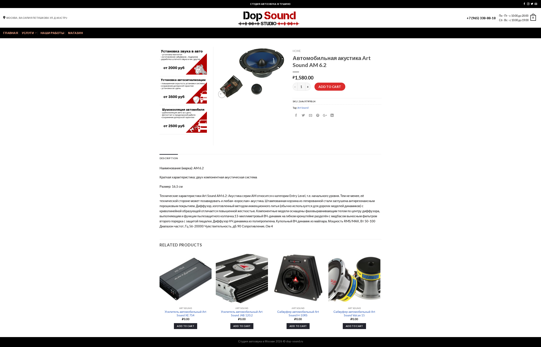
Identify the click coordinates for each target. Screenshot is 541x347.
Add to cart (329, 87)
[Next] (380, 294)
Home (297, 51)
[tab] (169, 158)
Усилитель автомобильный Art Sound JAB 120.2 (242, 313)
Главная (10, 33)
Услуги (28, 33)
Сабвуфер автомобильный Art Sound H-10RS (298, 313)
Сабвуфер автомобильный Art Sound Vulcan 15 (354, 313)
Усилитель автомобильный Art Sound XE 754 (185, 313)
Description (169, 158)
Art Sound (303, 107)
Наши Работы (52, 33)
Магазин (75, 33)
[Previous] (160, 294)
